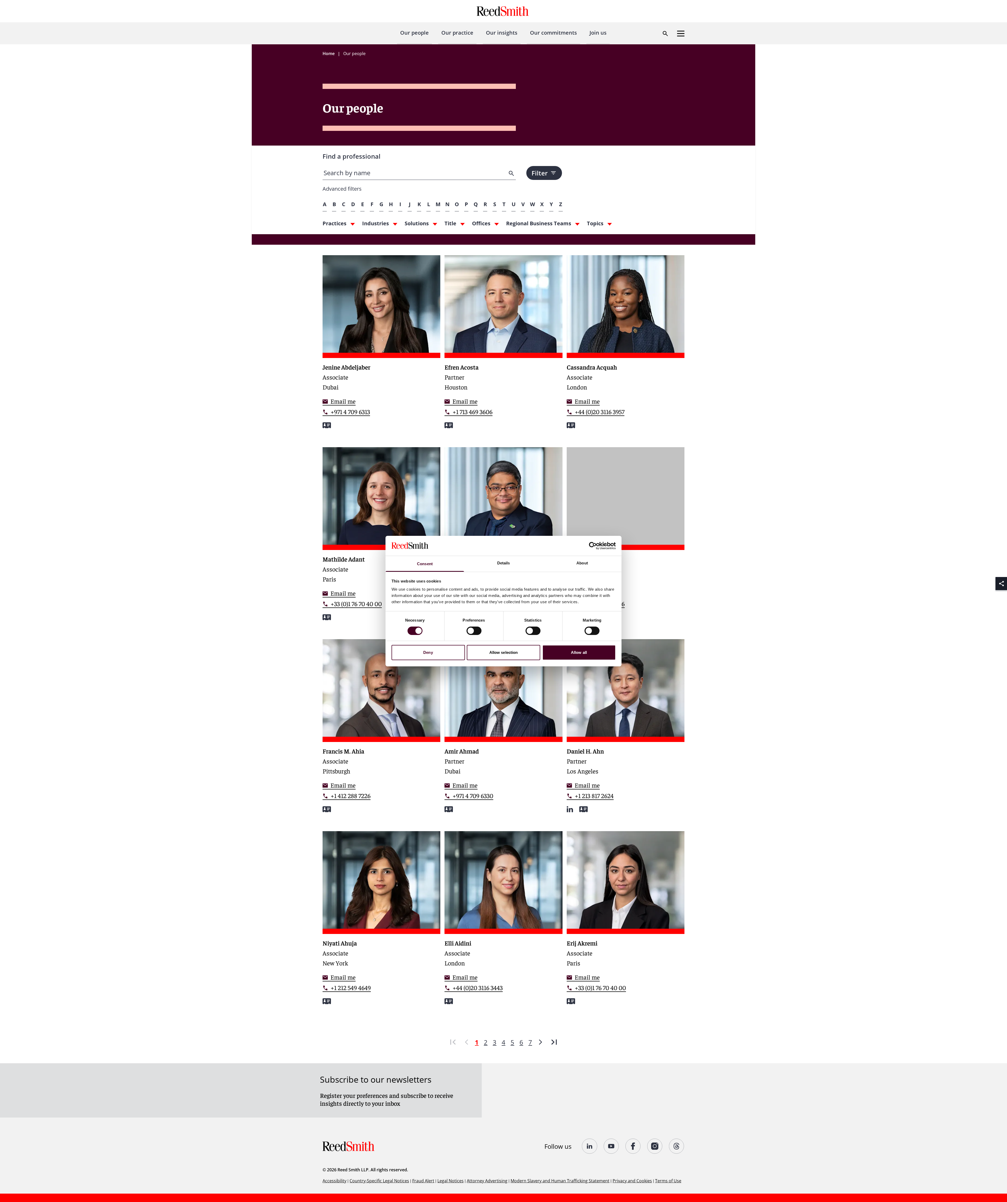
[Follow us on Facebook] (633, 1146)
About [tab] (582, 563)
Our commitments (553, 32)
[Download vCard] (327, 425)
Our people (414, 32)
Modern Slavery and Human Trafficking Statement (560, 1181)
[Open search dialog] (665, 33)
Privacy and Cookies (632, 1181)
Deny (428, 652)
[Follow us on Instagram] (655, 1146)
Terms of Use (668, 1181)
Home (329, 53)
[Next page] (540, 1042)
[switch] (474, 631)
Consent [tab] (425, 564)
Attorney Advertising (487, 1181)
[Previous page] (466, 1042)
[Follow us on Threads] (676, 1146)
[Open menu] (680, 33)
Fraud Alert (423, 1181)
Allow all (579, 652)
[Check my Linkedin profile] (570, 809)
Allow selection (503, 652)
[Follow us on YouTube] (611, 1146)
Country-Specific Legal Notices (379, 1181)
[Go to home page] (503, 11)
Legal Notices (450, 1181)
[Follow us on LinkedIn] (589, 1146)
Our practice (457, 32)
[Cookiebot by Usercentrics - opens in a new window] (593, 546)
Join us (598, 32)
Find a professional (352, 156)
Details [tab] (503, 563)
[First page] (453, 1042)
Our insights (501, 32)
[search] (512, 173)
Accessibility (334, 1181)
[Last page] (554, 1042)
